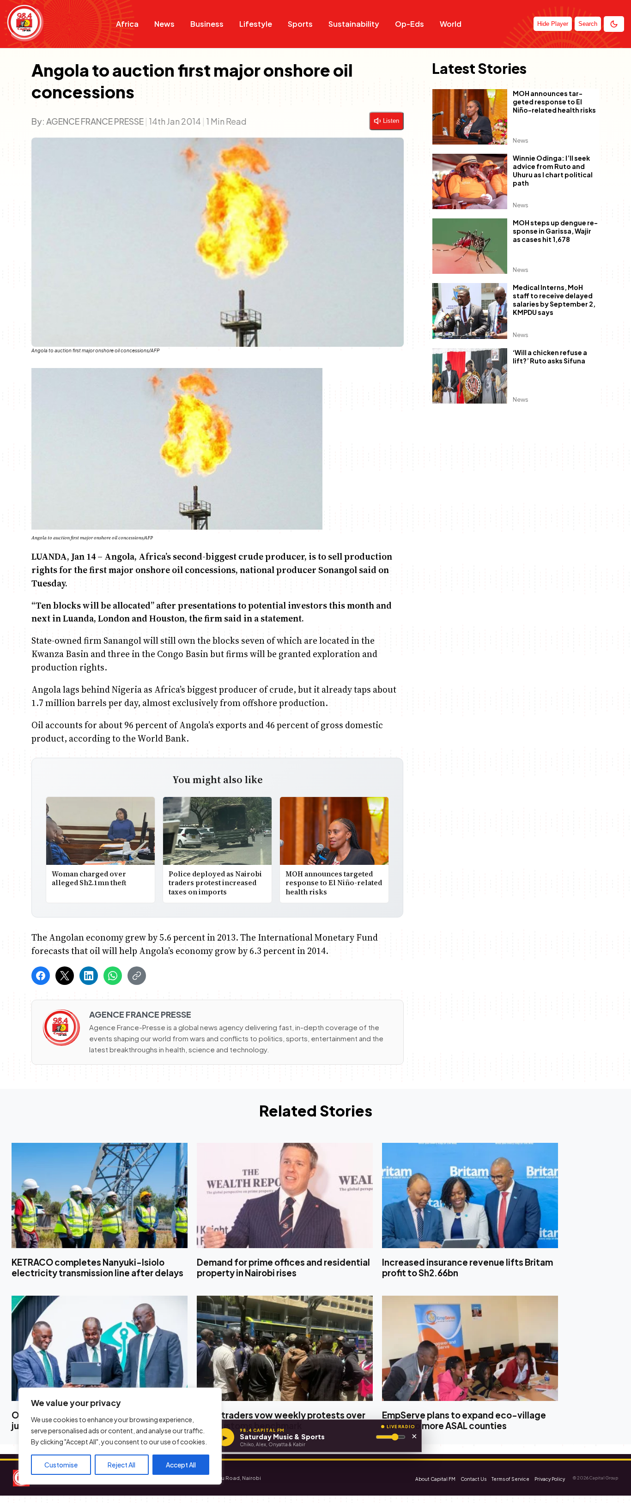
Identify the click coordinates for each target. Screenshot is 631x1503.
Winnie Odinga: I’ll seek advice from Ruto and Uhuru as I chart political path (553, 170)
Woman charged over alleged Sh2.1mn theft (89, 878)
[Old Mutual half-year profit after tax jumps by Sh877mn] (100, 1348)
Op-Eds (409, 24)
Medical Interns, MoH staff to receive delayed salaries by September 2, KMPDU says (554, 300)
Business (207, 24)
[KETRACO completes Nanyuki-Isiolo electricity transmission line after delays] (100, 1195)
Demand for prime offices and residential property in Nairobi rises (283, 1267)
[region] (120, 1436)
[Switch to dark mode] (614, 24)
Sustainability (353, 24)
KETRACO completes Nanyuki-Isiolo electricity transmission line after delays (97, 1267)
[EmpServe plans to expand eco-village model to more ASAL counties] (470, 1348)
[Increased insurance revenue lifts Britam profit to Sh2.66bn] (470, 1195)
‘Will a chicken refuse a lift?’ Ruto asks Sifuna (550, 356)
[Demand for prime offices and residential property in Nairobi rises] (285, 1195)
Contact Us (473, 1479)
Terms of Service (510, 1479)
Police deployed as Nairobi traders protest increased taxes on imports (215, 883)
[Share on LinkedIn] (88, 975)
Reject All (121, 1465)
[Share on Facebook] (40, 975)
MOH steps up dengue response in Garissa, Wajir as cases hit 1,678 (555, 231)
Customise (61, 1465)
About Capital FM (435, 1479)
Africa (127, 24)
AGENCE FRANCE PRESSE (95, 121)
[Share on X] (64, 975)
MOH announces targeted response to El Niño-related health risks (334, 883)
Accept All (181, 1465)
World (450, 24)
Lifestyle (255, 24)
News (164, 24)
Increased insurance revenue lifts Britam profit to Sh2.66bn (467, 1267)
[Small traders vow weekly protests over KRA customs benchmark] (285, 1348)
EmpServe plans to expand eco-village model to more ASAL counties (464, 1420)
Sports (300, 24)
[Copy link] (136, 975)
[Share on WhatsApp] (112, 975)
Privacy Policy (549, 1479)
